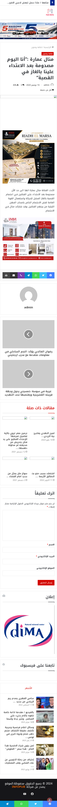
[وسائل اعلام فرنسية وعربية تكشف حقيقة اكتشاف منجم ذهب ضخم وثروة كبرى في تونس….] (45, 731)
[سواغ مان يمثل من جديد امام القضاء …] (15, 463)
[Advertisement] (28, 49)
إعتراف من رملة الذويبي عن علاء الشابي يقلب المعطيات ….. (19, 763)
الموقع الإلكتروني (45, 568)
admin (46, 85)
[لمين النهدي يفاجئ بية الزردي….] (42, 423)
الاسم (50, 545)
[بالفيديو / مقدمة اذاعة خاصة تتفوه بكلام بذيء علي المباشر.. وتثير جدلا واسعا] (45, 716)
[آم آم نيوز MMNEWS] (50, 12)
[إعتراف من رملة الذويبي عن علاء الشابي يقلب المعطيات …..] (45, 764)
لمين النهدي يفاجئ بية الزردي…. (44, 434)
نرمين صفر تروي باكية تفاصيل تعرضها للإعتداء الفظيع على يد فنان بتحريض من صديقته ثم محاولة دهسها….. (15, 440)
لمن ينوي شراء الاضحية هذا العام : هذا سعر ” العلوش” (19, 747)
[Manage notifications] (49, 800)
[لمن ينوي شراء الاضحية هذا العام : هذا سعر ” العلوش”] (45, 750)
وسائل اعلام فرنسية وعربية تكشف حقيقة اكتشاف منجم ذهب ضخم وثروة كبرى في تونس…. (19, 732)
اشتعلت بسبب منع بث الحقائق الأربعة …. (43, 475)
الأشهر (28, 688)
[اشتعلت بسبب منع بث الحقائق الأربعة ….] (42, 463)
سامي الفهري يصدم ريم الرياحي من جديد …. (21, 700)
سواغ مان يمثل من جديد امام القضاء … (16, 475)
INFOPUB (18, 786)
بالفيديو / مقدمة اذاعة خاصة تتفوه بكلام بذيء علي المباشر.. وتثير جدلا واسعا (19, 715)
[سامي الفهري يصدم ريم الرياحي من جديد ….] (45, 702)
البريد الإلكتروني (45, 556)
